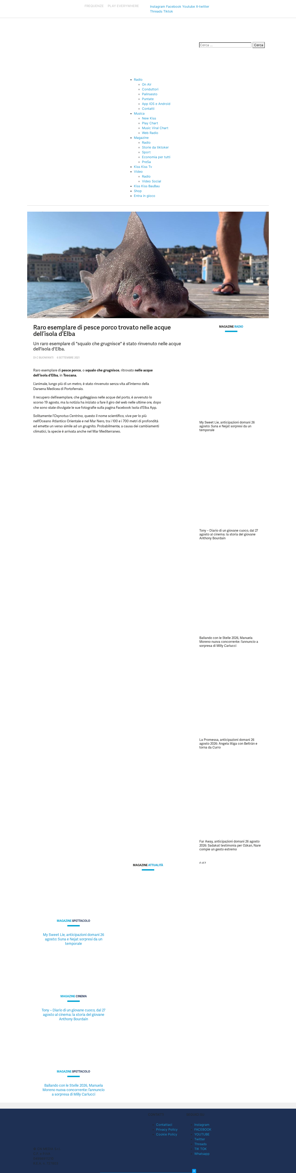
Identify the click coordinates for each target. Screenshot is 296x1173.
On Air (146, 84)
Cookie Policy (166, 1134)
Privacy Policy (167, 1129)
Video (138, 171)
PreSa (146, 162)
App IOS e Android (156, 104)
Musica (139, 113)
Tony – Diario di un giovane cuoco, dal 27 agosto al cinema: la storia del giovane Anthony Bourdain (228, 534)
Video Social (151, 181)
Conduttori (150, 89)
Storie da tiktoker (155, 147)
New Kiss (149, 118)
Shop (138, 191)
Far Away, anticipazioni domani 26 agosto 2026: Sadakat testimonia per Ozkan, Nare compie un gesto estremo (230, 845)
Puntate (148, 99)
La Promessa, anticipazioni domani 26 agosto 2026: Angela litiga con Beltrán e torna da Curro (228, 744)
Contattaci (164, 1125)
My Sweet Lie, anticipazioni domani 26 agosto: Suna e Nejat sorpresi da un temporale (227, 426)
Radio (138, 79)
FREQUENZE (94, 6)
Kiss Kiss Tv (143, 167)
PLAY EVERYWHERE (123, 6)
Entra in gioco (144, 196)
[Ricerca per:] (225, 45)
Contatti (148, 109)
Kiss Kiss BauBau (147, 186)
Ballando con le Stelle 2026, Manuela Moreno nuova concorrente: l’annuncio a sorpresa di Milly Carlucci (228, 642)
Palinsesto (149, 94)
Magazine (141, 138)
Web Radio (150, 133)
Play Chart (150, 123)
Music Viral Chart (155, 128)
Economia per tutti (156, 157)
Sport (146, 152)
